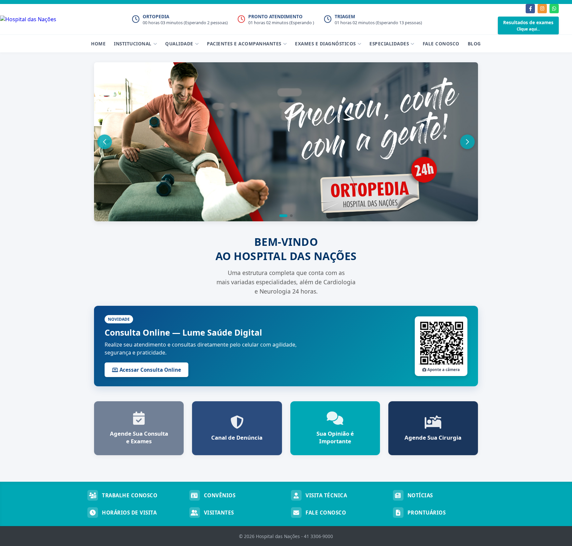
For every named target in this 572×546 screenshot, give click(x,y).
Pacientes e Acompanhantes (244, 43)
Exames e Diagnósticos (325, 43)
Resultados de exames (528, 25)
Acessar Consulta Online (149, 369)
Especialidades (389, 43)
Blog (474, 43)
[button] (283, 215)
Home (98, 43)
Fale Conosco (441, 43)
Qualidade (179, 43)
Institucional (133, 43)
